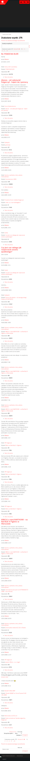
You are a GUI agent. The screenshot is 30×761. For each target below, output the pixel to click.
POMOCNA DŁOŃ (9, 69)
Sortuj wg (20, 731)
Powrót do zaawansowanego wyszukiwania (13, 40)
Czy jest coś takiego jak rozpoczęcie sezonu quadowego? (11, 249)
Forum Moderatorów (10, 106)
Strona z (17, 49)
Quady (6, 233)
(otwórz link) (4, 677)
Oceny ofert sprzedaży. (10, 67)
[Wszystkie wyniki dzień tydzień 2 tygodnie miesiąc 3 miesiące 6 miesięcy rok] (9, 733)
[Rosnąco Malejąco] (19, 735)
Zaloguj (21, 2)
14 (7, 50)
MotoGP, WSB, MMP (9, 691)
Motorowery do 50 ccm (10, 716)
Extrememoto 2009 (10, 179)
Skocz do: (20, 747)
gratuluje (7, 145)
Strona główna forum (6, 34)
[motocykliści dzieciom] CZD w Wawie (15, 628)
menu (28, 2)
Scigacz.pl (2, 2)
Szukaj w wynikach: (7, 43)
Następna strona (12, 731)
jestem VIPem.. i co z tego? (12, 662)
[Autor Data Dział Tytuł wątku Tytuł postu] (18, 733)
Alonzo (7, 59)
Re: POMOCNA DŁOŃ (9, 54)
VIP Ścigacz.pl (8, 443)
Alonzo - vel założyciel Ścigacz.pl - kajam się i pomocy (14, 81)
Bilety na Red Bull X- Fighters (13, 445)
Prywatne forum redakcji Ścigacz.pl (14, 200)
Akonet (4, 759)
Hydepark (7, 142)
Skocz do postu (9, 77)
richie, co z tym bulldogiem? (13, 202)
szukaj (24, 2)
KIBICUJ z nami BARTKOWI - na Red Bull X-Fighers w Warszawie (14, 521)
